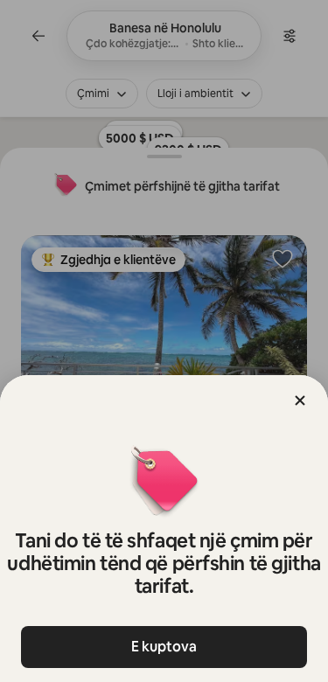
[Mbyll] (300, 400)
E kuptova (164, 646)
